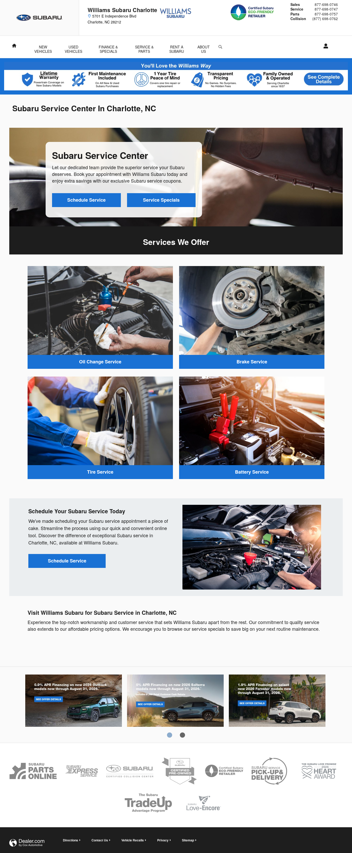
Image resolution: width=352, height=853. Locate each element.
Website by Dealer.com (26, 843)
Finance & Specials (108, 47)
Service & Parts (144, 47)
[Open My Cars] (324, 46)
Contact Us (99, 840)
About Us (203, 47)
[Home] (39, 18)
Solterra (175, 702)
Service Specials (161, 200)
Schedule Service (86, 200)
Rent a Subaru (176, 47)
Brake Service (252, 361)
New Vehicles (43, 47)
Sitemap (188, 840)
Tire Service (100, 471)
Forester (277, 702)
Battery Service (252, 471)
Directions (70, 840)
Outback (73, 702)
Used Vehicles (73, 47)
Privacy (163, 840)
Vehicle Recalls (132, 840)
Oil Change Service (100, 361)
